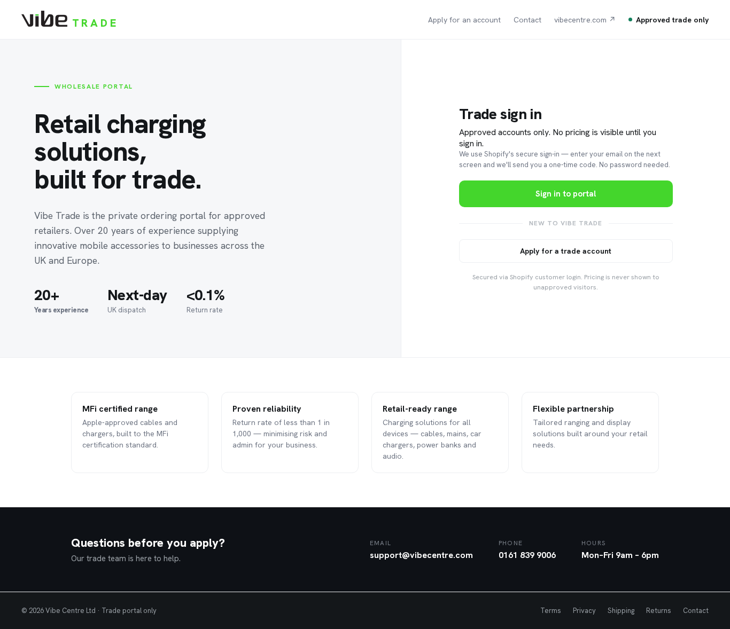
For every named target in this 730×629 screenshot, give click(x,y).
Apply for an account (464, 20)
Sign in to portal (565, 193)
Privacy (584, 610)
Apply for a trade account (565, 251)
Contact (527, 20)
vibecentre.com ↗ (585, 20)
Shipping (621, 610)
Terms (550, 610)
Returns (658, 610)
